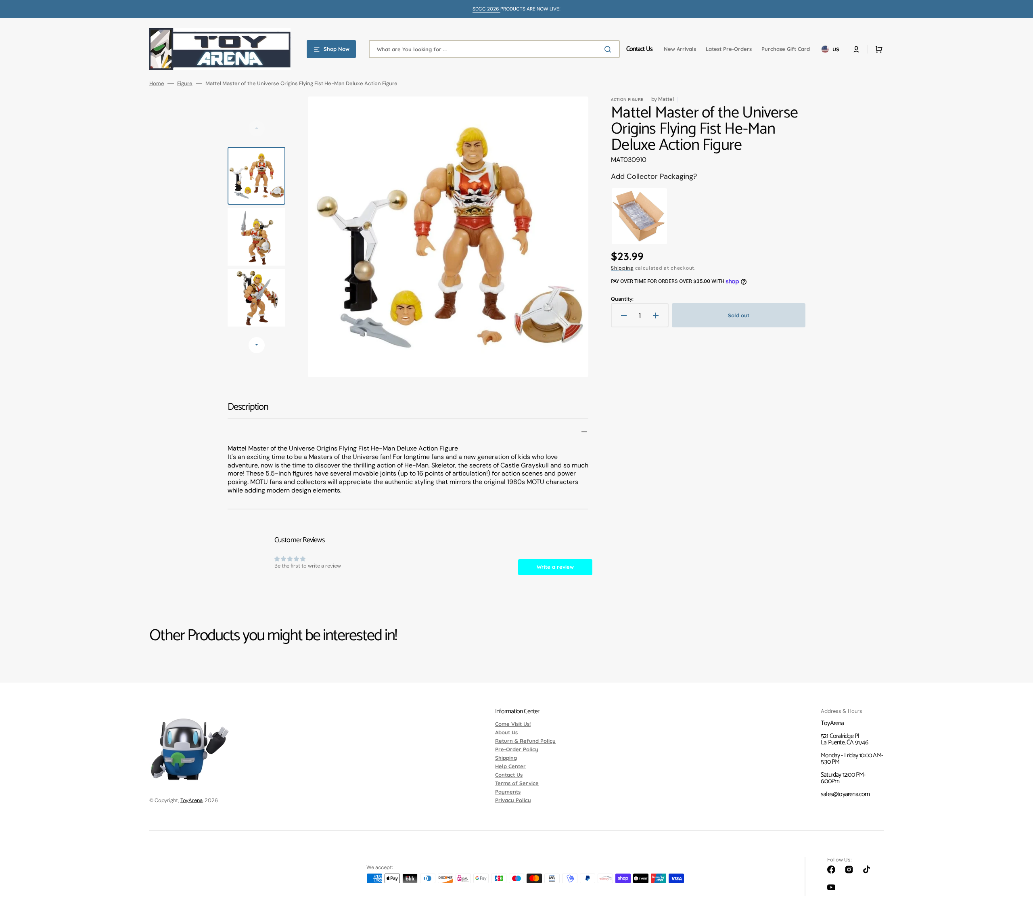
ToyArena (191, 800)
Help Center (510, 766)
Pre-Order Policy (516, 749)
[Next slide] (257, 345)
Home (156, 83)
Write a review (555, 567)
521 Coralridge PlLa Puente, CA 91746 (844, 739)
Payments (508, 791)
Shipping (622, 268)
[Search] (609, 49)
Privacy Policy (513, 800)
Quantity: (622, 299)
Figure (184, 83)
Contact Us (509, 774)
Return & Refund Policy (525, 741)
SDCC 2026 (486, 9)
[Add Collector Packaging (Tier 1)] (639, 216)
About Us (506, 732)
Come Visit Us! (513, 724)
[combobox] (494, 49)
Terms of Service (517, 783)
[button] (856, 49)
